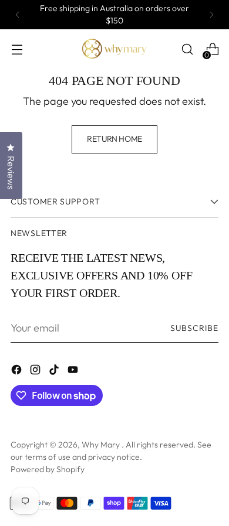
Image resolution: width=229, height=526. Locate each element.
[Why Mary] (114, 49)
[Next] (211, 14)
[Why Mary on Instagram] (36, 372)
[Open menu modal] (17, 49)
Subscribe (194, 328)
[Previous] (18, 14)
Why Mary (102, 444)
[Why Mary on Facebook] (18, 372)
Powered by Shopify (48, 469)
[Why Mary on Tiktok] (55, 372)
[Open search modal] (187, 49)
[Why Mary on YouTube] (74, 372)
